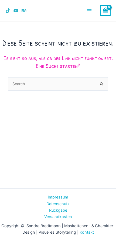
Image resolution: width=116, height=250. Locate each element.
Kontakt (87, 232)
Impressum (58, 197)
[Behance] (24, 10)
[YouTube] (15, 10)
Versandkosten (58, 216)
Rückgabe (58, 210)
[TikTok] (7, 10)
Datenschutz (58, 203)
